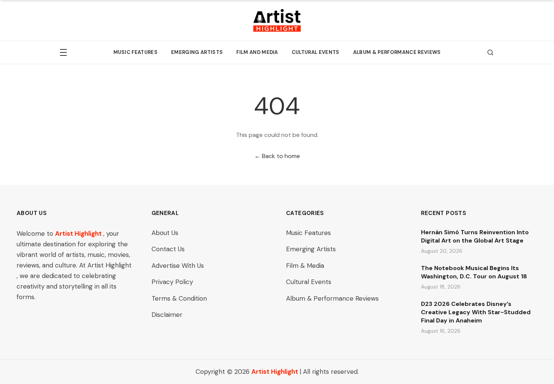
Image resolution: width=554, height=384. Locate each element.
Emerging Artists (197, 52)
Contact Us (168, 249)
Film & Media (305, 265)
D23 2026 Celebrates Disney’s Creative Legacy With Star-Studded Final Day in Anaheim (476, 312)
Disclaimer (167, 314)
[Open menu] (63, 52)
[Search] (490, 52)
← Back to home (277, 156)
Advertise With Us (178, 265)
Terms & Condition (179, 298)
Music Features (135, 52)
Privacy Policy (172, 282)
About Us (165, 233)
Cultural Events (316, 52)
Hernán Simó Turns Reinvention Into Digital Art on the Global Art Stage (475, 236)
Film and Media (257, 52)
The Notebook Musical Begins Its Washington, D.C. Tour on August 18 (474, 272)
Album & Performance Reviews (397, 52)
